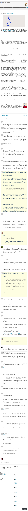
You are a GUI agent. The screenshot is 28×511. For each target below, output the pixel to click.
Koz (3, 171)
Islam (8, 10)
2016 (16, 492)
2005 (15, 506)
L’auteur (3, 7)
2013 (16, 496)
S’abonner (9, 7)
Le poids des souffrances (4, 115)
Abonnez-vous (24, 509)
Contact (6, 7)
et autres (12, 0)
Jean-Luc (5, 181)
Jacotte (4, 194)
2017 (16, 491)
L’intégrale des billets (13, 7)
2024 (16, 482)
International (6, 0)
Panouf (4, 202)
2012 (16, 497)
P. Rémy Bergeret (3, 474)
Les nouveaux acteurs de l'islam (20, 34)
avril (15, 475)
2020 (16, 487)
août (15, 469)
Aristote (4, 446)
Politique (9, 0)
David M (4, 339)
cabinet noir (5, 30)
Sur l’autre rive (25, 115)
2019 (16, 488)
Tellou (4, 210)
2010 (16, 500)
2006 (16, 505)
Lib (3, 235)
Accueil (1, 7)
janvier (16, 479)
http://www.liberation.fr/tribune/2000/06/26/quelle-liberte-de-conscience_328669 (11, 333)
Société (1, 0)
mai (15, 474)
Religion (3, 0)
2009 (16, 501)
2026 (16, 468)
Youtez (4, 172)
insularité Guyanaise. (11, 30)
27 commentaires (12, 13)
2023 (16, 483)
